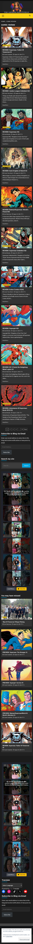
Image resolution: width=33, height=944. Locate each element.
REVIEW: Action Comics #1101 (13, 289)
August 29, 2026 (18, 54)
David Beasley (7, 134)
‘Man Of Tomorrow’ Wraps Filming (13, 622)
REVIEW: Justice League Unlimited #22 (16, 91)
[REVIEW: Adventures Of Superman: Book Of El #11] (16, 395)
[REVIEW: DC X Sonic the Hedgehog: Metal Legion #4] (16, 354)
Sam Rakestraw (7, 214)
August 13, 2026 (19, 291)
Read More (5, 64)
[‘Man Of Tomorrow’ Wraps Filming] (16, 609)
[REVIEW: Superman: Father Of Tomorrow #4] (16, 37)
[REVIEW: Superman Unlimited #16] (16, 238)
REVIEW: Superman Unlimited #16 (14, 250)
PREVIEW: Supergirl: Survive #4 (13, 683)
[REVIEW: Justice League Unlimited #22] (16, 78)
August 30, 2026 (17, 624)
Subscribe (6, 452)
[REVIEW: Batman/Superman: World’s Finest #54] (16, 197)
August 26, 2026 (19, 93)
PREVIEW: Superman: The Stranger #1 (15, 652)
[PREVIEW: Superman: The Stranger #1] (16, 639)
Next (25, 429)
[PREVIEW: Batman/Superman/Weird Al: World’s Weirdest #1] (16, 700)
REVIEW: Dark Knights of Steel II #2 (15, 171)
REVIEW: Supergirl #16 (11, 328)
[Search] (30, 15)
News (4, 617)
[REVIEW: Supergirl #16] (16, 315)
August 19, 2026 (19, 173)
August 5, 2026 (16, 371)
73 (22, 429)
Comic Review (6, 45)
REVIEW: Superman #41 (11, 132)
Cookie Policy (9, 936)
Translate (16, 888)
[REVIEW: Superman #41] (16, 119)
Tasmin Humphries (8, 54)
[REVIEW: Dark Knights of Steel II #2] (16, 158)
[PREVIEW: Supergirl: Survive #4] (16, 670)
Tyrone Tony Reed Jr (8, 93)
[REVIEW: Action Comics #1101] (16, 276)
